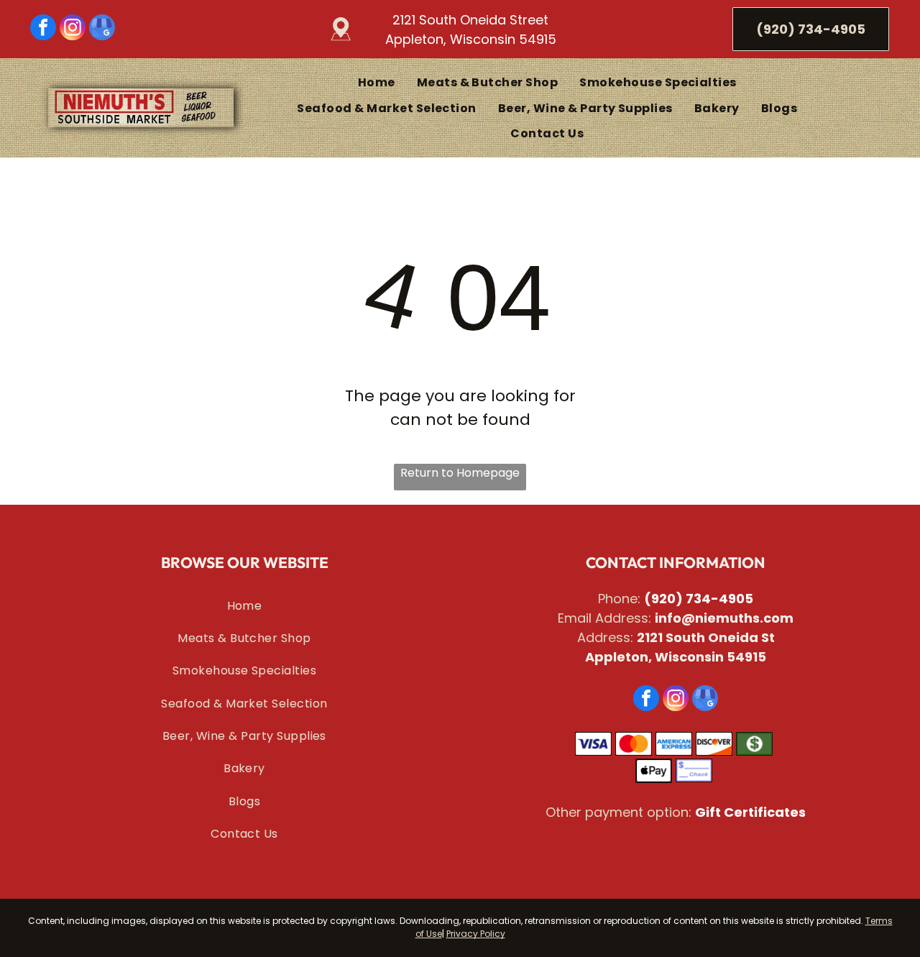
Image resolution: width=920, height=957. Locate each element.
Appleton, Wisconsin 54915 (470, 39)
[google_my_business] (102, 29)
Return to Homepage (460, 472)
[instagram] (73, 29)
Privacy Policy (475, 934)
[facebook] (43, 29)
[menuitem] (376, 82)
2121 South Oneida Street (470, 20)
